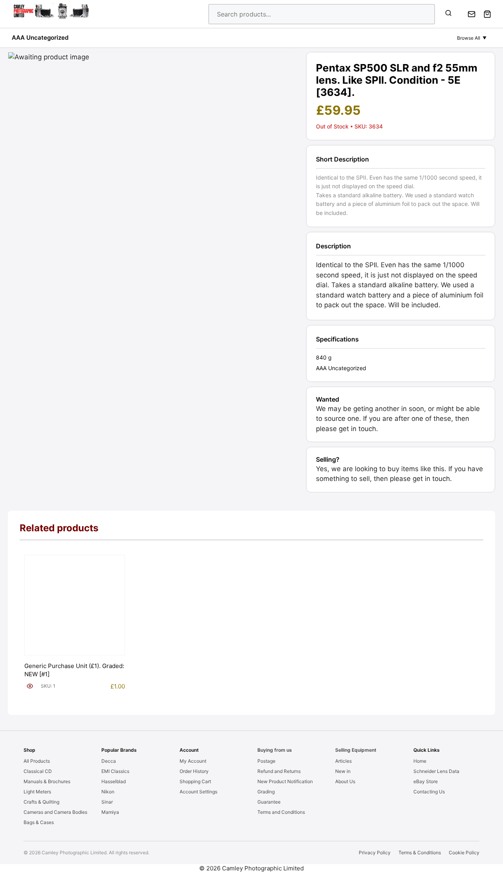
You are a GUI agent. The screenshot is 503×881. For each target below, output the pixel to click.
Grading (266, 792)
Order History (194, 771)
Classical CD (38, 771)
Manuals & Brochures (47, 781)
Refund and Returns (279, 771)
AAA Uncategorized (40, 37)
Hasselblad (113, 781)
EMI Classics (115, 771)
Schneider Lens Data (436, 771)
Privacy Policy (375, 852)
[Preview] (29, 686)
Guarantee (269, 802)
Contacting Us (429, 792)
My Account (193, 761)
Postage (266, 761)
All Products (37, 761)
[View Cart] (487, 14)
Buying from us (274, 750)
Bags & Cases (39, 822)
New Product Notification (285, 781)
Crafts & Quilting (41, 802)
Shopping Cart (195, 781)
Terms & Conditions (419, 852)
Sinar (107, 802)
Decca (108, 761)
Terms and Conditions (281, 812)
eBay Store (425, 781)
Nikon (107, 792)
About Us (345, 781)
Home (419, 761)
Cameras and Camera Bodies (55, 812)
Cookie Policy (464, 852)
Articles (343, 761)
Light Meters (37, 792)
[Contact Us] (471, 14)
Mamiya (110, 812)
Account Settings (198, 792)
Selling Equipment (355, 750)
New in (343, 771)
